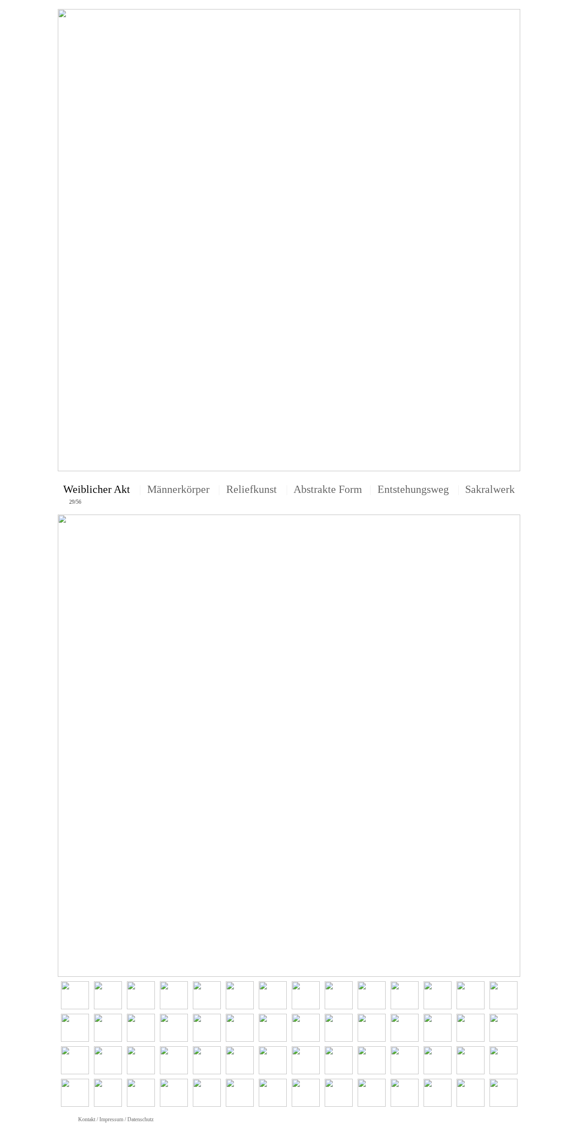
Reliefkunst (251, 489)
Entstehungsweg (413, 489)
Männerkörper (178, 489)
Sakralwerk (490, 489)
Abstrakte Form (328, 489)
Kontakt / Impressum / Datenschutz (116, 1119)
